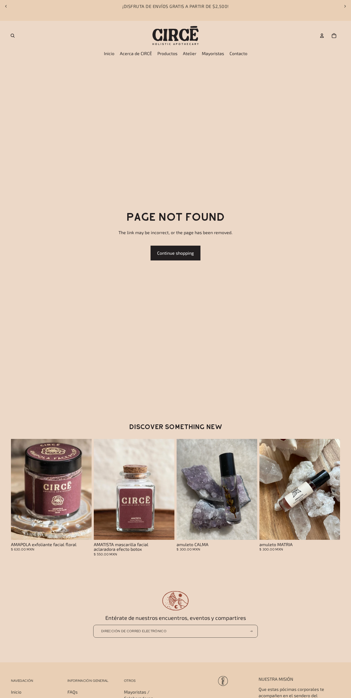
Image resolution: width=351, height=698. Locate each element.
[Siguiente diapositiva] (345, 6)
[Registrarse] (251, 631)
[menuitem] (109, 53)
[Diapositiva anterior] (6, 6)
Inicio (16, 691)
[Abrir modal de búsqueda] (13, 36)
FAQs (72, 691)
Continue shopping (175, 253)
